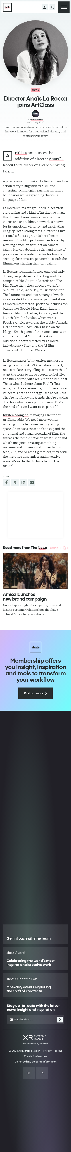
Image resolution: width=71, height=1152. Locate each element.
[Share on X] (15, 482)
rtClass (21, 153)
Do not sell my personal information (35, 1061)
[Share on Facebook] (6, 482)
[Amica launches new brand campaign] (35, 571)
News (35, 89)
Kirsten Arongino (15, 415)
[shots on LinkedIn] (42, 1073)
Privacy (47, 1050)
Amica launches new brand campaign (25, 596)
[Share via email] (31, 482)
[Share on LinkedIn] (23, 482)
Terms (58, 1050)
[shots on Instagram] (29, 1073)
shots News (37, 119)
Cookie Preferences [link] (35, 1056)
